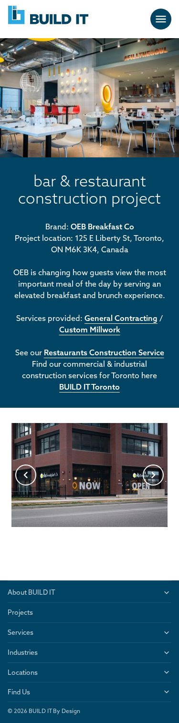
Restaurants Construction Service (104, 352)
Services (20, 632)
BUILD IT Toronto (89, 387)
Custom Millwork (89, 329)
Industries (23, 652)
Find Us (19, 692)
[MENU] (160, 19)
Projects (20, 612)
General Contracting (121, 318)
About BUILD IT (31, 592)
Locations (23, 672)
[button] (25, 475)
